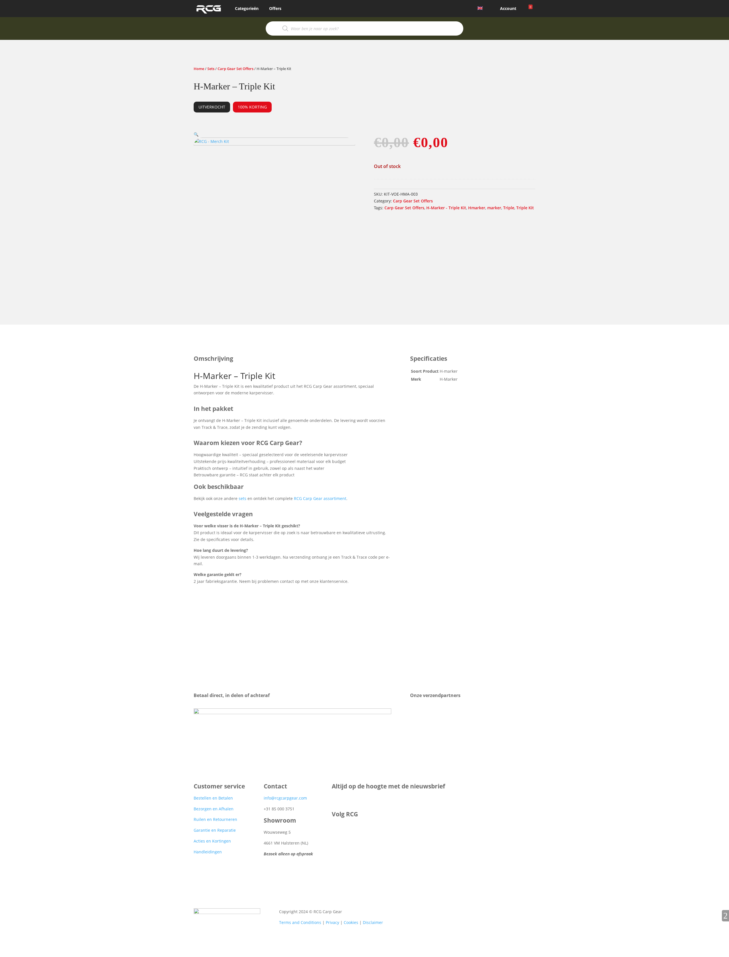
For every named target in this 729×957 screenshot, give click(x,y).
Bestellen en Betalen (213, 798)
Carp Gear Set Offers (235, 68)
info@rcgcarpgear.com (285, 798)
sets (242, 498)
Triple (508, 207)
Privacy (332, 922)
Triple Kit (525, 207)
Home (199, 68)
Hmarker (476, 207)
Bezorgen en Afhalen (214, 808)
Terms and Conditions (300, 922)
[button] (196, 134)
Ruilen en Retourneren (215, 819)
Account (508, 8)
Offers (275, 8)
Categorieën (247, 8)
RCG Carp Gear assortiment (320, 498)
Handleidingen (208, 851)
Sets (210, 68)
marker (494, 207)
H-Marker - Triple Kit (446, 207)
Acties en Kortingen (212, 841)
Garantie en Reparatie (215, 830)
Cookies (351, 922)
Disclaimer (373, 922)
